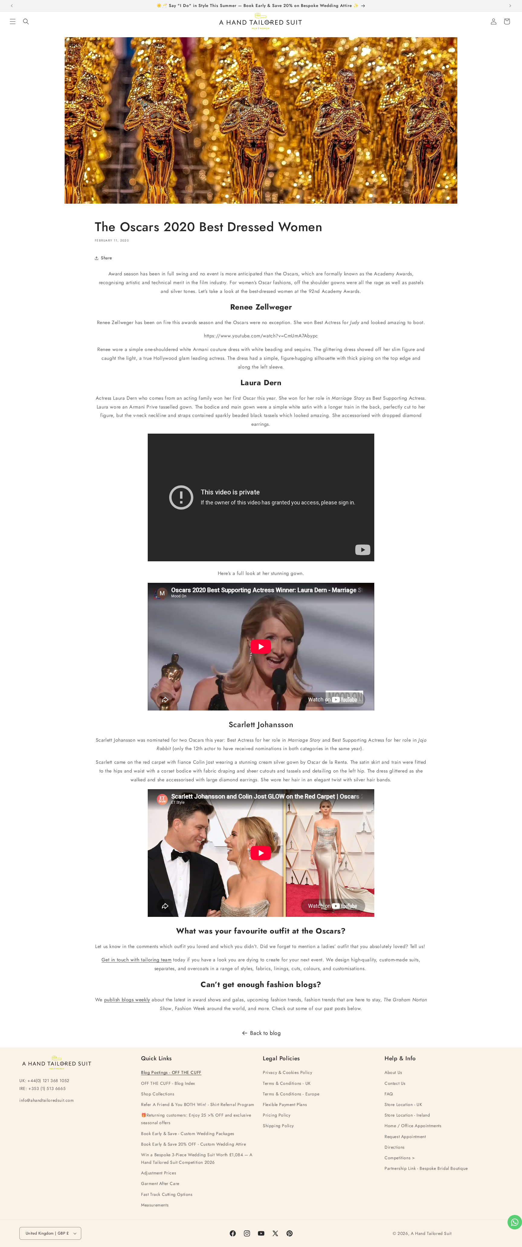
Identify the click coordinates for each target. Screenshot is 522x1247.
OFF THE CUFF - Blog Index (168, 1083)
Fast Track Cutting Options (167, 1194)
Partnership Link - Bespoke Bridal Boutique (426, 1168)
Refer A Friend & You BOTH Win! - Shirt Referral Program (197, 1104)
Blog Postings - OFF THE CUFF (171, 1072)
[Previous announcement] (11, 5)
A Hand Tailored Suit (431, 1233)
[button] (12, 21)
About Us (393, 1072)
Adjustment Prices (158, 1173)
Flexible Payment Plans (285, 1104)
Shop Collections (158, 1094)
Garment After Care (160, 1183)
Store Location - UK (403, 1104)
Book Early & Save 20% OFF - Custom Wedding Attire (193, 1144)
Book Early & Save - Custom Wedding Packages (187, 1134)
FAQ (389, 1094)
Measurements (155, 1205)
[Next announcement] (510, 5)
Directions (395, 1147)
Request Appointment (405, 1137)
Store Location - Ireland (407, 1115)
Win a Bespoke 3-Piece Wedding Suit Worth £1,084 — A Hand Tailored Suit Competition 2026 (197, 1158)
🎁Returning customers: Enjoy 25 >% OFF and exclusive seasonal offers (196, 1119)
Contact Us (395, 1083)
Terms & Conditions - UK (287, 1083)
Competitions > (400, 1158)
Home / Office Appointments (413, 1126)
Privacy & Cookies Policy (287, 1072)
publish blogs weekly (127, 999)
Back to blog (265, 1033)
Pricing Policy (276, 1115)
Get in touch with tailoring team (136, 959)
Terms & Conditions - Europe (291, 1094)
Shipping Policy (278, 1126)
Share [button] (106, 258)
